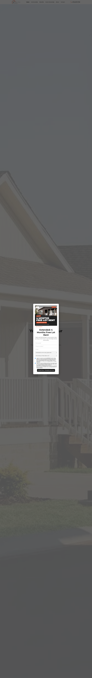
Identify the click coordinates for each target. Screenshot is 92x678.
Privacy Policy (52, 366)
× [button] (57, 305)
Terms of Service (39, 367)
